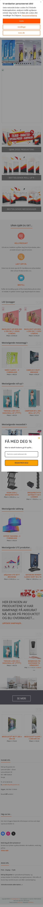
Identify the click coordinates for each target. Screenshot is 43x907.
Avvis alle (21, 33)
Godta (21, 21)
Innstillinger (22, 27)
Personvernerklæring (29, 15)
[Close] (40, 2)
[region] (21, 19)
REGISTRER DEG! (21, 463)
